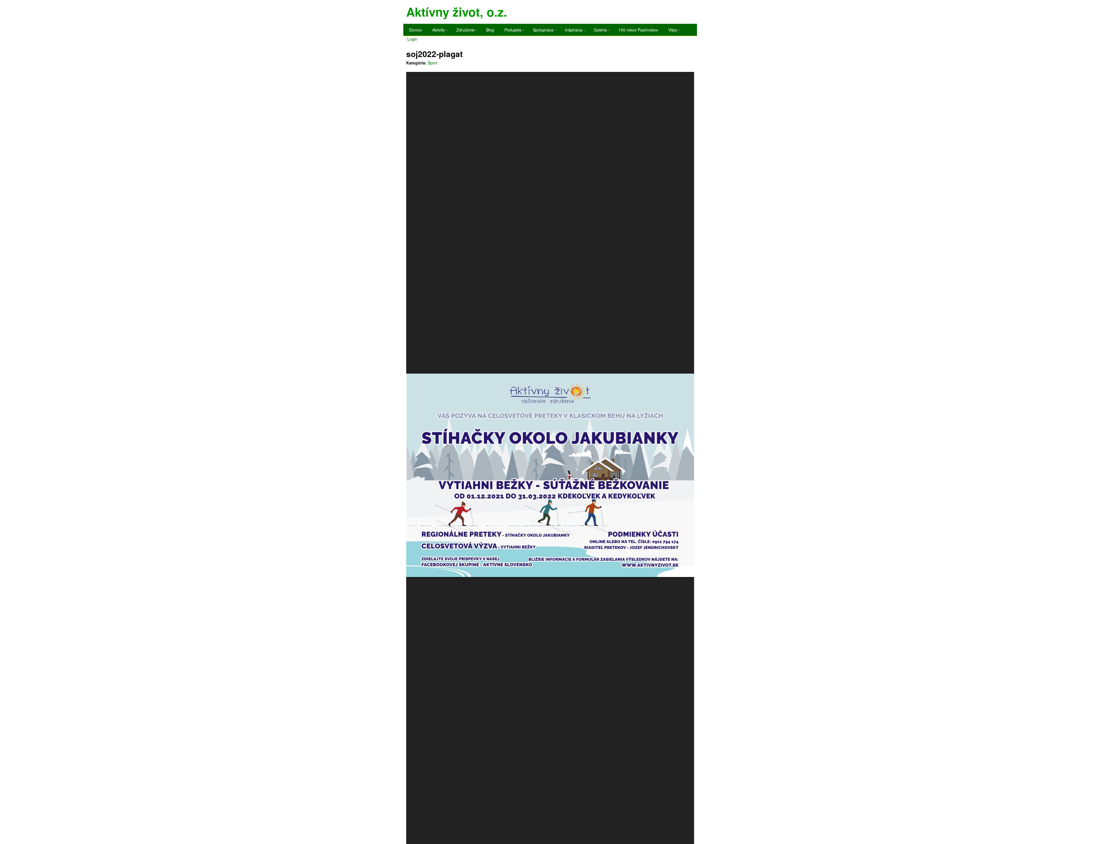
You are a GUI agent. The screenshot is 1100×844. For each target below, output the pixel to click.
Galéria (599, 31)
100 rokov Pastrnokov (638, 30)
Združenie (464, 31)
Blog (490, 30)
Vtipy (671, 31)
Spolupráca (541, 31)
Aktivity (437, 31)
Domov (415, 30)
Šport (432, 63)
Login (412, 39)
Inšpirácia (572, 31)
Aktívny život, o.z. (456, 11)
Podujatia (511, 31)
